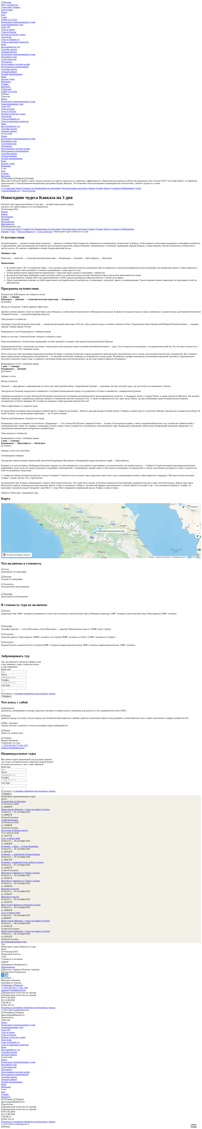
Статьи (137, 188)
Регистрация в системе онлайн (15, 64)
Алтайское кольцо (9, 820)
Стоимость (116, 188)
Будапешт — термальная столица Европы (20, 854)
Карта (19, 188)
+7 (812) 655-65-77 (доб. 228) (14, 988)
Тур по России (28, 191)
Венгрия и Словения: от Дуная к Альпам (20, 873)
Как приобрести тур (10, 47)
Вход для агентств (9, 5)
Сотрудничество (8, 59)
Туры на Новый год (10, 39)
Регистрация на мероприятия (14, 67)
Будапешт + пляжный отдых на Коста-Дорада (22, 862)
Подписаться (7, 1017)
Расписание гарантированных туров (18, 22)
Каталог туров (8, 79)
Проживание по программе (47, 188)
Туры (12, 231)
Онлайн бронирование (12, 74)
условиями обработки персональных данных (34, 693)
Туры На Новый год (10, 191)
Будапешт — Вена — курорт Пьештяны (19, 846)
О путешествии (8, 188)
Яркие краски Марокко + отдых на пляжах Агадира (25, 809)
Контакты (5, 86)
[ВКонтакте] (2, 975)
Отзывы (5, 84)
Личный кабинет (9, 52)
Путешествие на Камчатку (13, 801)
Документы (6, 62)
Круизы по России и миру (13, 34)
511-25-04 (9, 19)
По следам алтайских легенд (14, 830)
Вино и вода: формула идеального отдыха (20, 905)
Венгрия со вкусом (10, 889)
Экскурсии (6, 37)
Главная (5, 231)
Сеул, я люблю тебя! (10, 838)
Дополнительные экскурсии (74, 188)
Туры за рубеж (8, 29)
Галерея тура (28, 188)
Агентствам (6, 10)
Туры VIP (5, 27)
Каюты (107, 188)
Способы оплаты (9, 49)
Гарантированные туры (12, 24)
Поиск (4, 12)
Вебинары (6, 81)
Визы (3, 44)
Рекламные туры (9, 57)
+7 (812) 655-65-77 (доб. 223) (14, 745)
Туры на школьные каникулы (15, 42)
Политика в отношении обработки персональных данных (28, 1007)
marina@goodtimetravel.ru (12, 748)
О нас (3, 17)
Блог (3, 15)
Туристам (5, 7)
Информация (128, 188)
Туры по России (8, 32)
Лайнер (91, 188)
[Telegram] (6, 975)
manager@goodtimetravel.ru (13, 990)
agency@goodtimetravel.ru (13, 1015)
